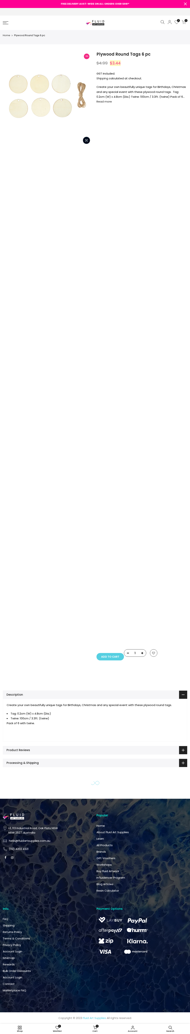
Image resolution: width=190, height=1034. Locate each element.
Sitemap (105, 583)
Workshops (150, 490)
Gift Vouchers (152, 484)
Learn (147, 464)
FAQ (102, 544)
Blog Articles (151, 510)
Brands (148, 477)
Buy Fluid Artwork (154, 497)
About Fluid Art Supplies (159, 458)
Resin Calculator (154, 516)
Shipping (102, 78)
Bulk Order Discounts (113, 596)
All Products (151, 471)
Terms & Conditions (113, 564)
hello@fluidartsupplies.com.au (120, 475)
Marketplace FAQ (111, 616)
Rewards (105, 590)
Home (6, 35)
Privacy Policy (108, 570)
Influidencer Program (157, 503)
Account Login (109, 577)
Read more (104, 101)
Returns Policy (108, 557)
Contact (105, 609)
